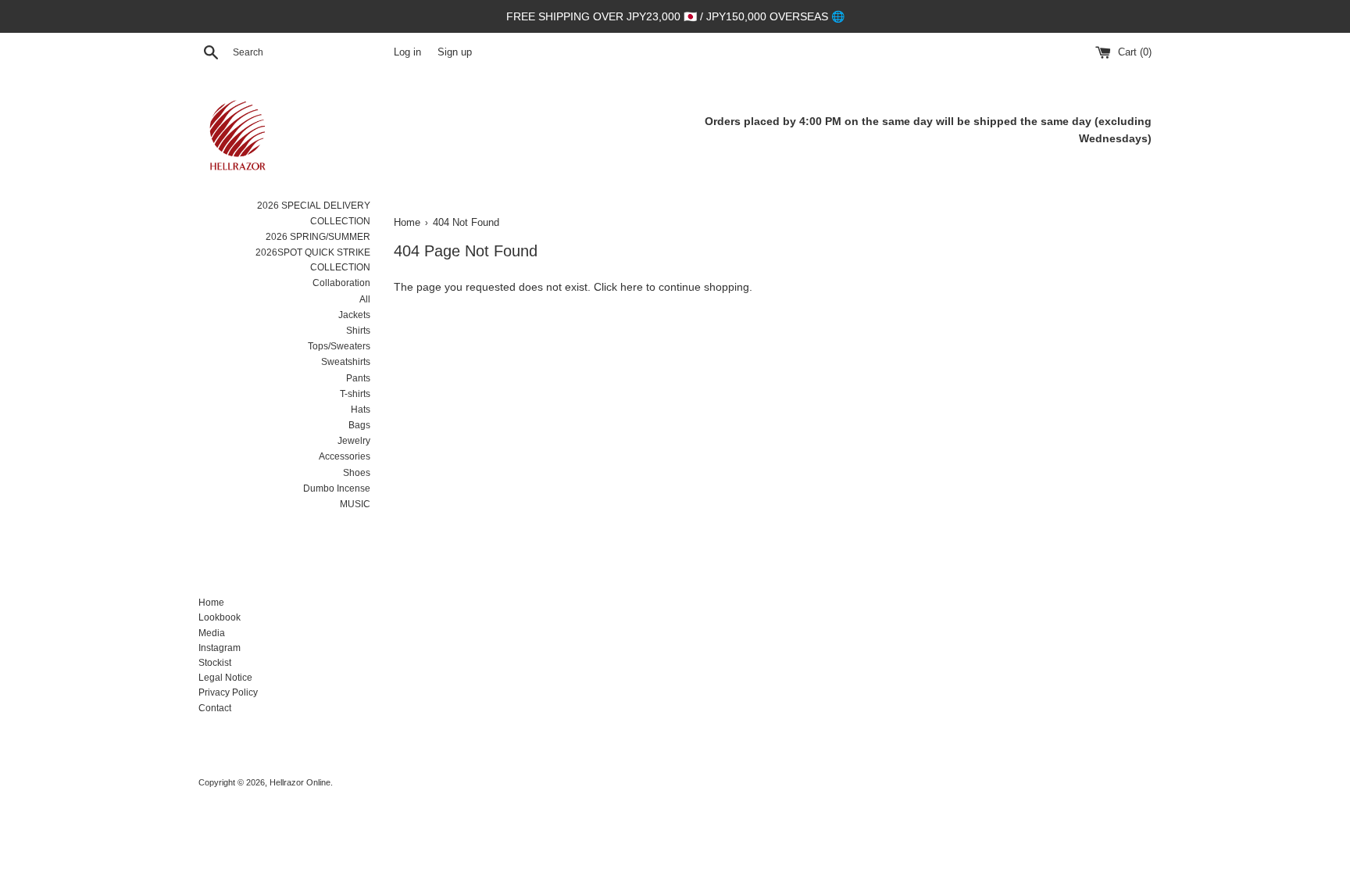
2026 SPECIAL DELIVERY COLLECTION (313, 213)
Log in (407, 52)
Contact (214, 708)
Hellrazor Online (300, 782)
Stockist (214, 662)
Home (211, 602)
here (631, 287)
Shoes (356, 472)
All (364, 299)
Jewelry (354, 440)
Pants (358, 378)
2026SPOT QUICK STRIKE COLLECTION (312, 260)
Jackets (354, 314)
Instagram (219, 647)
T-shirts (355, 393)
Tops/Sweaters (339, 346)
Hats (360, 409)
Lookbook (219, 617)
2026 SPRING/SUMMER (318, 236)
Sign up (455, 52)
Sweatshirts (345, 361)
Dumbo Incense (336, 488)
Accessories (344, 456)
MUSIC (355, 504)
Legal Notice (225, 677)
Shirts (358, 330)
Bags (359, 425)
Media (211, 633)
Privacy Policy (228, 692)
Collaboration (341, 282)
